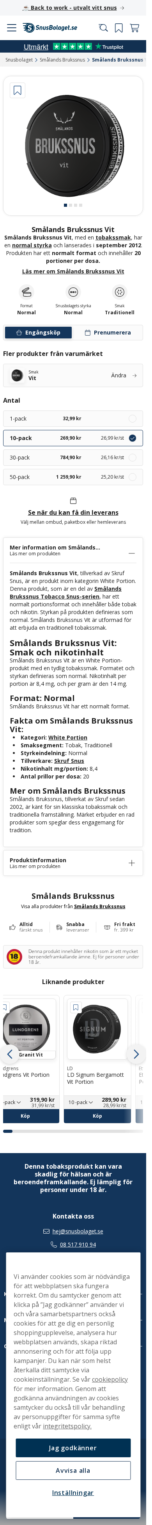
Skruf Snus (69, 760)
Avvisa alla (73, 1470)
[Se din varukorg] (134, 28)
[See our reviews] (73, 46)
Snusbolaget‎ (19, 59)
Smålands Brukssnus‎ (62, 59)
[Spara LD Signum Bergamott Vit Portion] (76, 1007)
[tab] (65, 205)
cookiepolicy (110, 1379)
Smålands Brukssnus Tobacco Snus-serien (66, 592)
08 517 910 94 (78, 1244)
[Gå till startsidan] (50, 28)
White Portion (67, 737)
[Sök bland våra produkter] (103, 28)
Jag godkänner (73, 1448)
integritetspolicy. (67, 1426)
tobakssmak (113, 237)
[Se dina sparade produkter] (119, 28)
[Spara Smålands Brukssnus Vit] (17, 90)
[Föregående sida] (9, 1054)
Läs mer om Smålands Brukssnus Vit (73, 271)
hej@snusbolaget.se (78, 1231)
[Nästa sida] (136, 1054)
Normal (73, 312)
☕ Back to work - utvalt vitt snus (70, 7)
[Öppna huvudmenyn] (11, 28)
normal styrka (32, 245)
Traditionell (119, 312)
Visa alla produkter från (73, 906)
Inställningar (73, 1492)
